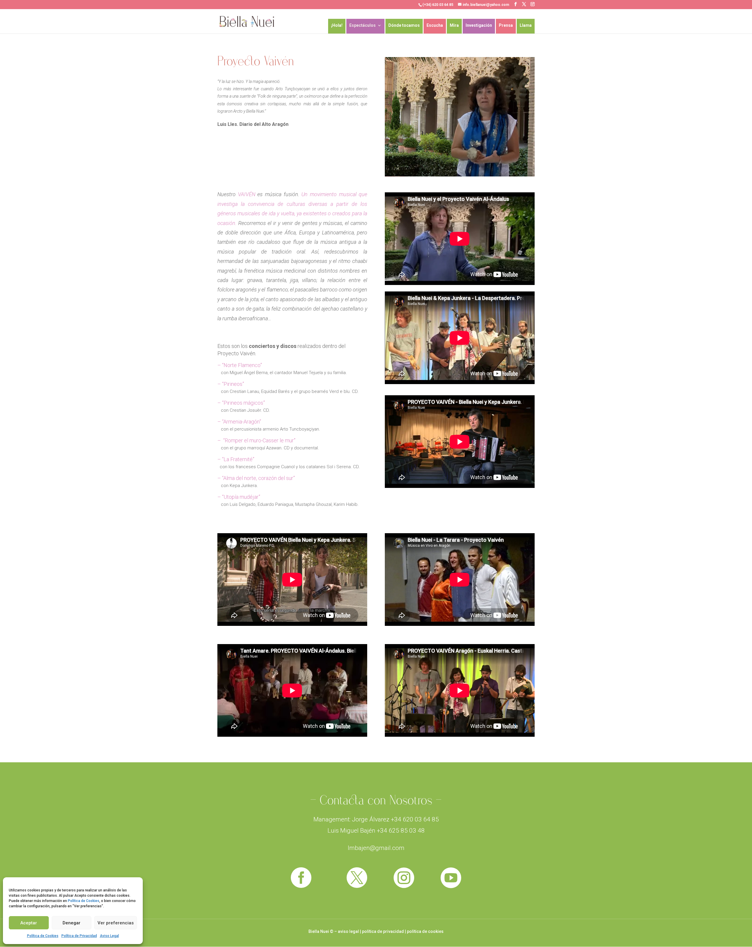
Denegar (71, 923)
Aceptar (28, 923)
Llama (526, 25)
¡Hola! (337, 25)
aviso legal (348, 931)
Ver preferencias (116, 923)
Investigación (479, 25)
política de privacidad (383, 931)
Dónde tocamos (404, 25)
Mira (454, 25)
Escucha (435, 25)
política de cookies (425, 931)
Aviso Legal (109, 936)
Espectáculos (362, 25)
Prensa (506, 25)
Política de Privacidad (79, 936)
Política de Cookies (83, 901)
